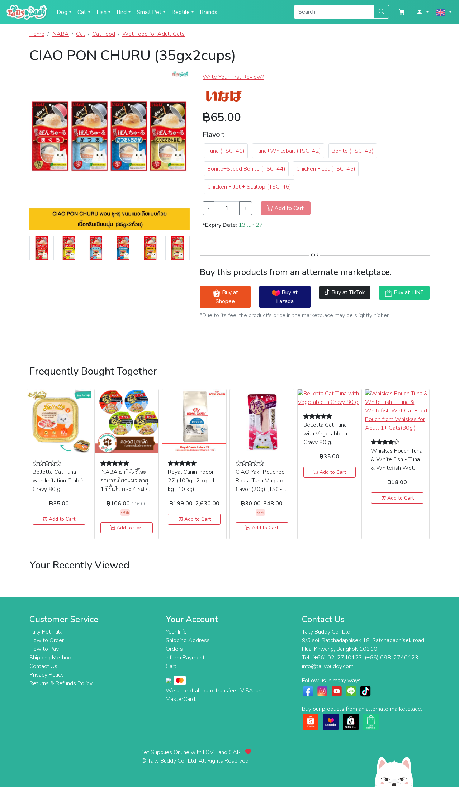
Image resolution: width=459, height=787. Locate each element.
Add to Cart (61, 519)
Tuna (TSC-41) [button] (226, 151)
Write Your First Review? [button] (233, 77)
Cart (171, 666)
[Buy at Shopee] (310, 721)
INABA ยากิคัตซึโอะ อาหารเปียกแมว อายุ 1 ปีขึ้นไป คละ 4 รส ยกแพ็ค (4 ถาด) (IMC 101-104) (126, 489)
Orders (174, 649)
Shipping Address (188, 640)
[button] (423, 12)
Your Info (176, 632)
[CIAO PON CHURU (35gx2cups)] (109, 153)
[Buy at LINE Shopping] (370, 721)
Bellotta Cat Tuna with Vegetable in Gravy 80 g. (325, 433)
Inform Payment (185, 658)
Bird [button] (122, 12)
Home (36, 34)
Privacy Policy (46, 675)
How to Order (46, 640)
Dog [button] (62, 12)
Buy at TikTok (347, 292)
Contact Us (43, 666)
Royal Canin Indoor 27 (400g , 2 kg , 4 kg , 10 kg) (191, 480)
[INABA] (223, 96)
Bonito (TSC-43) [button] (353, 151)
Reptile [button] (180, 12)
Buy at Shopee (227, 296)
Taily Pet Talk (45, 632)
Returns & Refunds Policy (61, 683)
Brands (208, 12)
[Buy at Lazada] (330, 721)
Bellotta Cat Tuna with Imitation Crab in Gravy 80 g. (59, 480)
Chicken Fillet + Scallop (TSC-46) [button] (249, 187)
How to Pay (44, 649)
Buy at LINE (408, 292)
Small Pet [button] (149, 12)
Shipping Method (50, 658)
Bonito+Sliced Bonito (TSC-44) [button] (246, 169)
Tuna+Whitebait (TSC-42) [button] (288, 151)
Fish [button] (101, 12)
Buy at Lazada (287, 296)
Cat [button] (81, 12)
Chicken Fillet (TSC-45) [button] (325, 169)
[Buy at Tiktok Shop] (350, 721)
